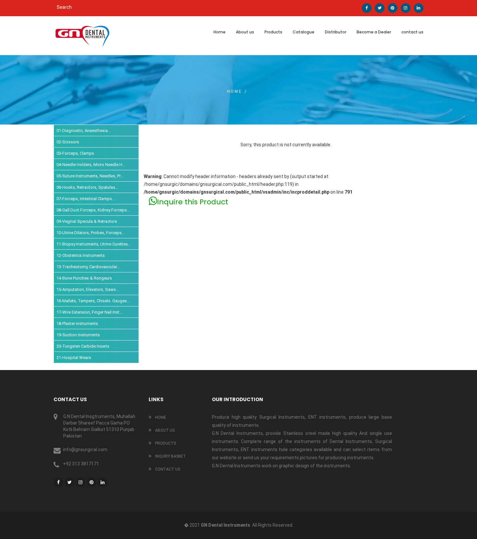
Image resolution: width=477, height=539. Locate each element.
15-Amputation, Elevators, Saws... (87, 289)
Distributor (335, 32)
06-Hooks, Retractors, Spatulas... (87, 187)
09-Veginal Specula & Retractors (86, 221)
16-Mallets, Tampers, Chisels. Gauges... (93, 300)
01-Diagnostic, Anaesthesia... (83, 130)
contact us (412, 32)
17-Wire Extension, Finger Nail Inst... (89, 312)
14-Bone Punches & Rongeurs (84, 278)
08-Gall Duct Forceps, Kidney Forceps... (93, 210)
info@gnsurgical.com (85, 449)
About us (245, 32)
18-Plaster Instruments (77, 323)
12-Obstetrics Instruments (80, 255)
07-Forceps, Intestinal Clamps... (85, 198)
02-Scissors (67, 141)
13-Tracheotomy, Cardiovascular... (88, 266)
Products (273, 32)
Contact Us (167, 469)
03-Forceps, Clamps (75, 153)
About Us (164, 430)
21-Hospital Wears (73, 357)
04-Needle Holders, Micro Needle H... (90, 164)
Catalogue (303, 32)
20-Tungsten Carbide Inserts (82, 346)
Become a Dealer (374, 32)
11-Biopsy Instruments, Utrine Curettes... (93, 244)
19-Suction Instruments (78, 334)
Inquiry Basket (170, 456)
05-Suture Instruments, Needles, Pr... (89, 176)
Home (220, 32)
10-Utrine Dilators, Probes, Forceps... (90, 232)
